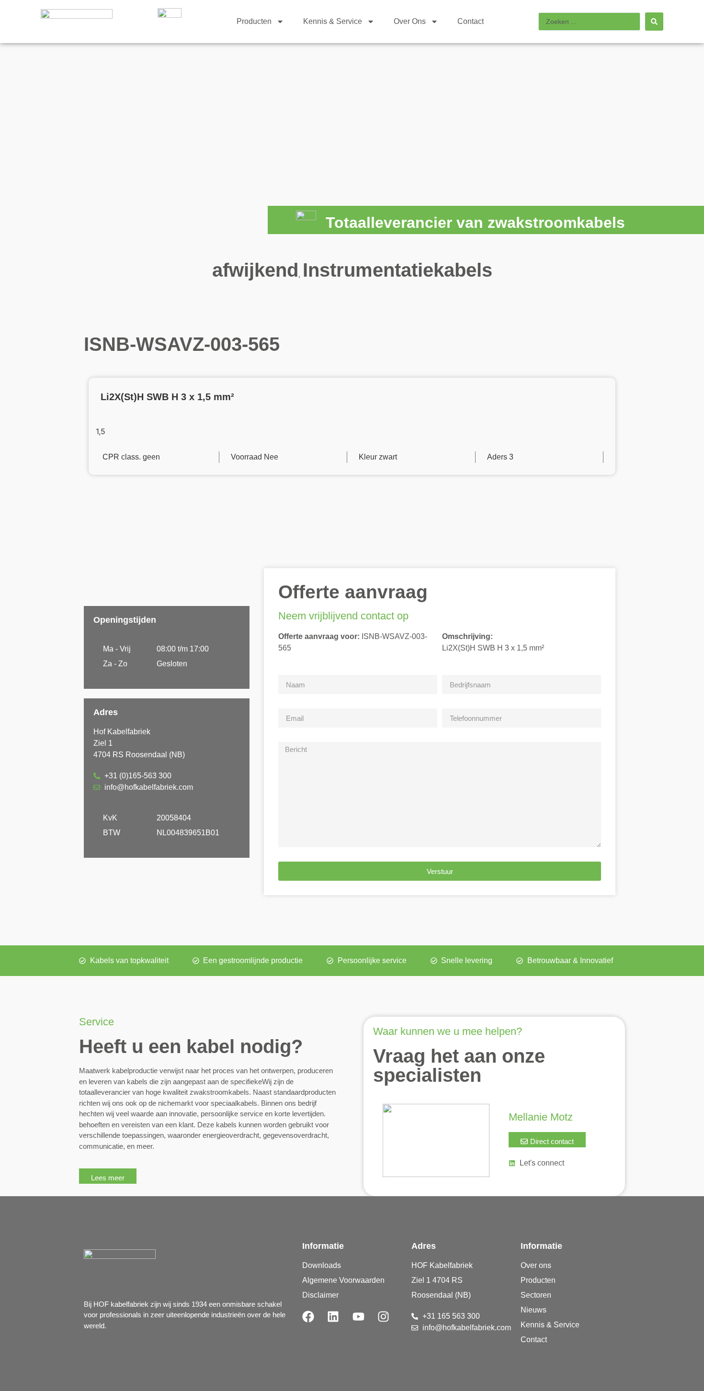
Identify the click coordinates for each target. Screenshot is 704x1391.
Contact (470, 21)
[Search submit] (654, 21)
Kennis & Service (332, 21)
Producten (254, 21)
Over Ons (410, 21)
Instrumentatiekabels (397, 269)
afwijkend (255, 269)
